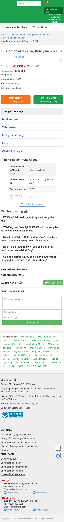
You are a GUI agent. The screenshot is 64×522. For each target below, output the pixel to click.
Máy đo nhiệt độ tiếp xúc (12, 37)
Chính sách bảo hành (11, 462)
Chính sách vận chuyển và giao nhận (18, 442)
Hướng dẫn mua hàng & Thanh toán (18, 438)
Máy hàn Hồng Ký (22, 355)
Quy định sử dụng (9, 458)
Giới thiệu (42, 26)
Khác (9, 74)
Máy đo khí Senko (21, 358)
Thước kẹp (40, 362)
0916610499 (13, 492)
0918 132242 (55, 15)
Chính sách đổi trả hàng (12, 470)
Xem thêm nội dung (30, 204)
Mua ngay (15, 99)
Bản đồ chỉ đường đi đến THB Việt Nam (19, 446)
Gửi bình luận (32, 322)
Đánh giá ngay (53, 282)
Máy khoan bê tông (41, 340)
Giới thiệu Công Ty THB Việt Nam (16, 434)
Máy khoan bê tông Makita (31, 343)
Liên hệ (4, 450)
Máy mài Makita (20, 351)
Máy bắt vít (20, 347)
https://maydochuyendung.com (24, 403)
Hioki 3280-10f (16, 366)
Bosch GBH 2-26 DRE (36, 366)
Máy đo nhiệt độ (42, 34)
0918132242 (13, 509)
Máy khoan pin (27, 336)
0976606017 (42, 492)
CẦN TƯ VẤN (48, 99)
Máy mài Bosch (37, 347)
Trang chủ (5, 34)
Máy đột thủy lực (23, 362)
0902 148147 (55, 20)
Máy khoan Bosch (18, 340)
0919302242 (42, 509)
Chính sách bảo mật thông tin (15, 466)
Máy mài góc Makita (41, 351)
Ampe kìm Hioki (40, 358)
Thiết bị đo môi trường (22, 34)
